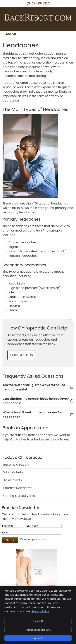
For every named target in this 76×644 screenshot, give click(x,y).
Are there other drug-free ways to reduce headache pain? (34, 387)
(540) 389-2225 (38, 3)
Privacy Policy (40, 611)
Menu (11, 34)
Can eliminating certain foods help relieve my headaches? (37, 401)
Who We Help (13, 472)
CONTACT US (21, 355)
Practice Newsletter (17, 488)
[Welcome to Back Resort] (38, 22)
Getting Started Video (19, 495)
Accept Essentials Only (38, 629)
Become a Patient (16, 464)
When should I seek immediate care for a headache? (34, 414)
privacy (42, 539)
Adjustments (12, 480)
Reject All (38, 621)
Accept (38, 638)
